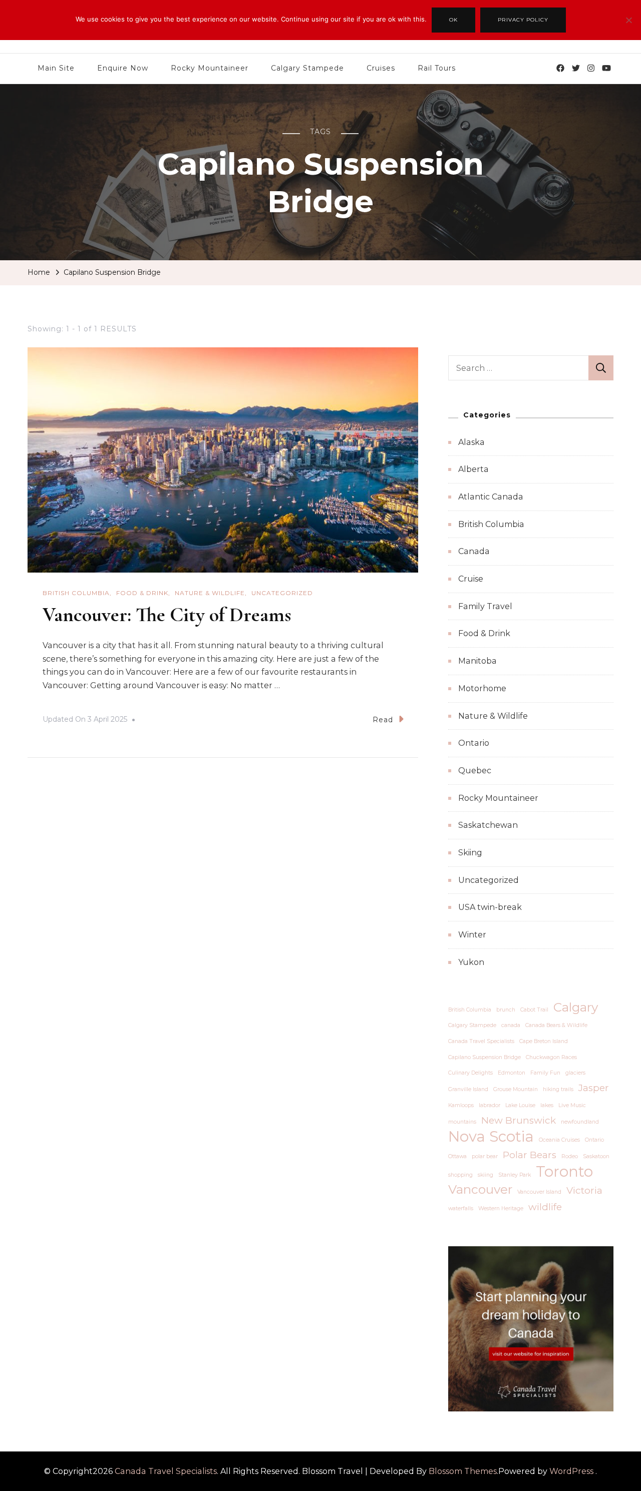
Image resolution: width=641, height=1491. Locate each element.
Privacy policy (523, 20)
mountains (462, 1122)
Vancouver (480, 1189)
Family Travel (485, 606)
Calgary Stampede (307, 68)
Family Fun (545, 1073)
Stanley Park (514, 1175)
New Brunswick (518, 1120)
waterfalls (460, 1208)
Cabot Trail (534, 1010)
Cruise (470, 579)
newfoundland (580, 1122)
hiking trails (558, 1089)
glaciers (575, 1073)
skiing (485, 1175)
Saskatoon (596, 1156)
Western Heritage (500, 1208)
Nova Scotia (491, 1136)
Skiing (470, 852)
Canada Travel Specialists (481, 1041)
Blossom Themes (463, 1471)
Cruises (381, 68)
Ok (453, 20)
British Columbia (76, 593)
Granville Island (468, 1089)
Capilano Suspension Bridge (484, 1057)
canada (510, 1025)
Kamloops (461, 1105)
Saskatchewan (488, 825)
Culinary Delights (470, 1073)
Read (383, 719)
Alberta (473, 469)
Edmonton (511, 1073)
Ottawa (457, 1156)
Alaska (471, 442)
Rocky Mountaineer (209, 68)
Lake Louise (520, 1105)
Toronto (564, 1171)
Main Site (56, 68)
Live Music (572, 1105)
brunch (505, 1010)
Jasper (593, 1088)
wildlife (545, 1207)
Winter (472, 934)
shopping (460, 1175)
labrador (489, 1105)
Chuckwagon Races (551, 1057)
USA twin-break (490, 907)
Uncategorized (282, 593)
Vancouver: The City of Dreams (167, 615)
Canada (474, 551)
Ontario (473, 743)
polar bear (485, 1156)
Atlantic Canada (490, 497)
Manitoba (477, 661)
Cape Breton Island (543, 1041)
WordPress (571, 1471)
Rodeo (569, 1156)
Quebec (474, 770)
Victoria (584, 1190)
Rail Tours (437, 68)
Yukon (471, 962)
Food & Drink (142, 593)
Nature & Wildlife (210, 593)
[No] (628, 27)
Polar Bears (529, 1155)
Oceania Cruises (559, 1140)
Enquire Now (122, 68)
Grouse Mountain (515, 1089)
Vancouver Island (539, 1192)
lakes (546, 1105)
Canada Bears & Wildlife (556, 1025)
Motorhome (482, 688)
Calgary (575, 1007)
